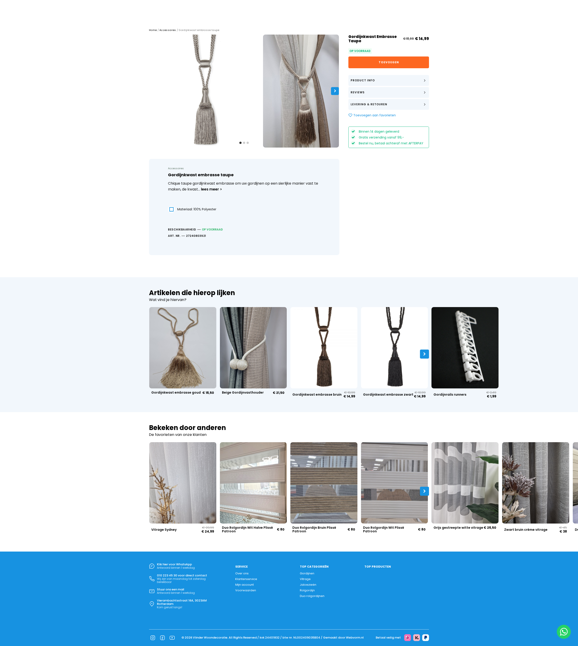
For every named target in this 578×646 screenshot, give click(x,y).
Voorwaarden (245, 590)
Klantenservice (246, 579)
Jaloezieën (308, 585)
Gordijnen (307, 573)
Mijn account (244, 585)
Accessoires (167, 30)
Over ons (242, 573)
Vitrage (305, 579)
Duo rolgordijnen (312, 596)
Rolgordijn (307, 590)
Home (153, 30)
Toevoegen (389, 62)
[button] (388, 80)
